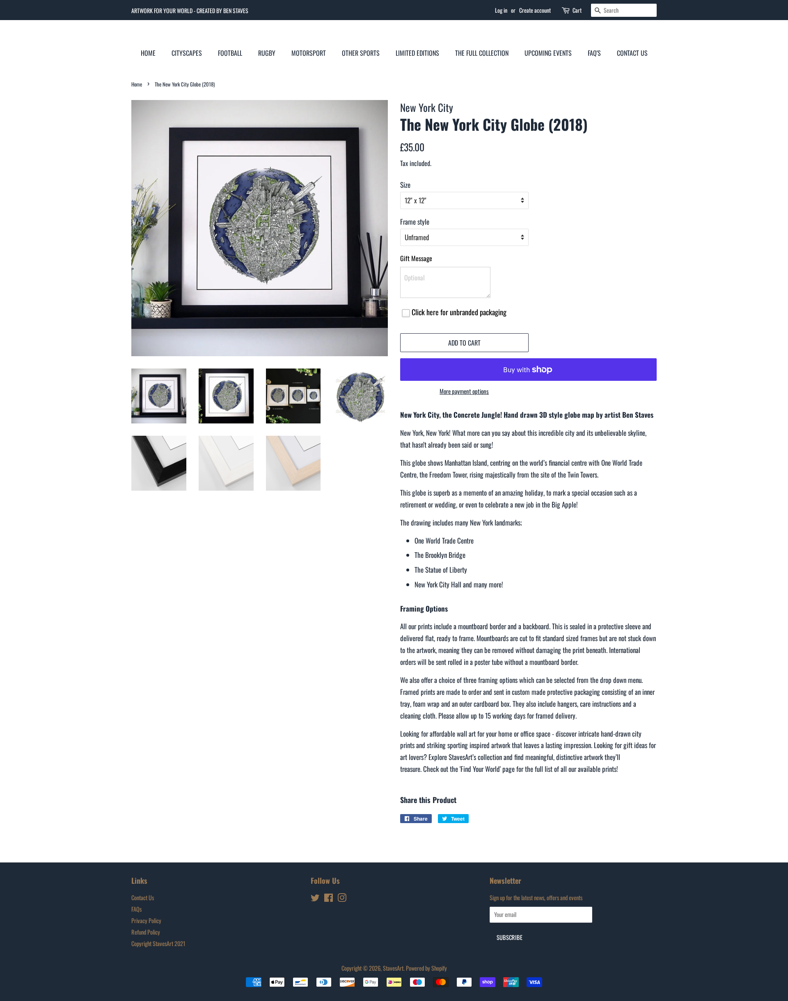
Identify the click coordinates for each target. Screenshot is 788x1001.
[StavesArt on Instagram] (341, 898)
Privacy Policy (146, 920)
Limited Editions (417, 53)
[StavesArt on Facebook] (328, 898)
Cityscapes (187, 53)
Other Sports (361, 53)
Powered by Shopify (426, 968)
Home (148, 53)
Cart (577, 10)
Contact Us (632, 53)
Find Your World (480, 769)
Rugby (266, 53)
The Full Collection (482, 53)
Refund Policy (145, 932)
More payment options (464, 391)
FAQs (136, 909)
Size (405, 185)
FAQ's (594, 53)
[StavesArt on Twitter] (315, 898)
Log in (501, 10)
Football (230, 53)
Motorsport (308, 53)
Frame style (414, 221)
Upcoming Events (548, 53)
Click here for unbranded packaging (459, 312)
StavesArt (393, 968)
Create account (535, 10)
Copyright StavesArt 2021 (158, 943)
